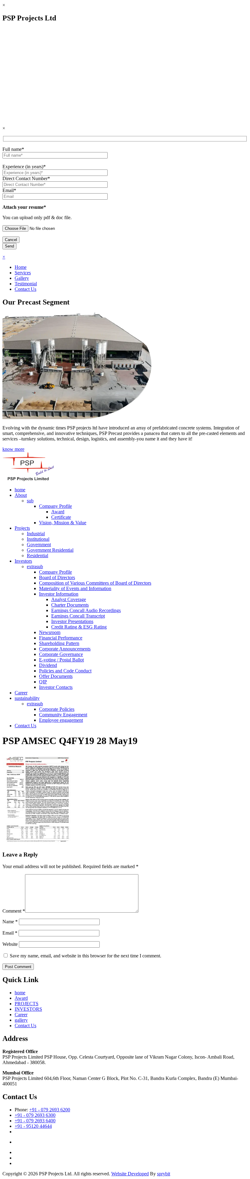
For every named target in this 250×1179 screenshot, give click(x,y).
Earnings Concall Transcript (78, 615)
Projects (22, 528)
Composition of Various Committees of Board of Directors (95, 583)
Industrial (36, 533)
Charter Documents (70, 604)
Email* (9, 190)
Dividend (48, 665)
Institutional (38, 539)
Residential (37, 555)
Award (57, 511)
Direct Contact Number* (26, 178)
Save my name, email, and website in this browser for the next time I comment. (85, 955)
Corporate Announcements (65, 648)
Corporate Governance (61, 654)
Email (9, 932)
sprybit (163, 1173)
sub (30, 500)
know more (13, 449)
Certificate (61, 517)
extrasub (35, 566)
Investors (23, 561)
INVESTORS (28, 1009)
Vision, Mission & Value (62, 522)
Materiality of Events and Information (75, 588)
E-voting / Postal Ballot (61, 659)
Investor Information (58, 594)
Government (39, 544)
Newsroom (49, 632)
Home (21, 267)
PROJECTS (26, 1003)
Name (10, 921)
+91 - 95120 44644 (33, 1126)
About (21, 495)
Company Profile (55, 506)
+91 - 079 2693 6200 (49, 1109)
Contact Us (25, 289)
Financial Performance (60, 637)
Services (23, 272)
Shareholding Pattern (59, 643)
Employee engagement (61, 720)
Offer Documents (56, 676)
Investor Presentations (72, 621)
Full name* (13, 149)
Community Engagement (63, 714)
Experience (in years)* (24, 166)
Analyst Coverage (68, 599)
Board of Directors (57, 577)
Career (21, 692)
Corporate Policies (56, 709)
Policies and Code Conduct (65, 670)
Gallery (22, 278)
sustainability (27, 698)
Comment (13, 911)
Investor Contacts (56, 687)
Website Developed (130, 1173)
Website (10, 944)
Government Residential (50, 550)
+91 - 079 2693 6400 (35, 1120)
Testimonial (26, 283)
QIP (43, 681)
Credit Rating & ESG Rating (79, 626)
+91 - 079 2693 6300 (35, 1115)
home (20, 489)
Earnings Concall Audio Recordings (86, 610)
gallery (21, 1020)
